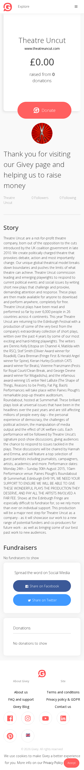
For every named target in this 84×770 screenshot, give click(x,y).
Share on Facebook (44, 586)
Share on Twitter (44, 600)
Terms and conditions (63, 692)
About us (21, 692)
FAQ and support (21, 699)
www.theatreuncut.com (42, 48)
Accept (71, 763)
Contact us (63, 706)
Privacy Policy (53, 762)
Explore (23, 6)
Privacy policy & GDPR (63, 699)
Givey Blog (21, 706)
